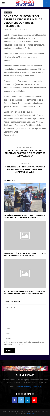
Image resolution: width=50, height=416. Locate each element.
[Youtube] (34, 400)
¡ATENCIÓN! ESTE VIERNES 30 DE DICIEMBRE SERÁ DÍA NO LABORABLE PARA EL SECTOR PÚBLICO (24, 292)
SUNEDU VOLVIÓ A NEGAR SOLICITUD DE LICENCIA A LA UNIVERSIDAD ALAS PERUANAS (25, 254)
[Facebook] (14, 400)
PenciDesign (31, 413)
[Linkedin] (27, 400)
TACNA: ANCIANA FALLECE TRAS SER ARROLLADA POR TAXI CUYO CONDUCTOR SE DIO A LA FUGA (25, 153)
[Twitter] (21, 400)
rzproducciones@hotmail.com (29, 387)
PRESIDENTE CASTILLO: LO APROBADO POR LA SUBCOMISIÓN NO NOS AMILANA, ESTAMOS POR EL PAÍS (25, 169)
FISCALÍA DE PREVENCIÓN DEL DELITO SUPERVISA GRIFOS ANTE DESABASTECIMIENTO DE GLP (24, 216)
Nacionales (7, 12)
